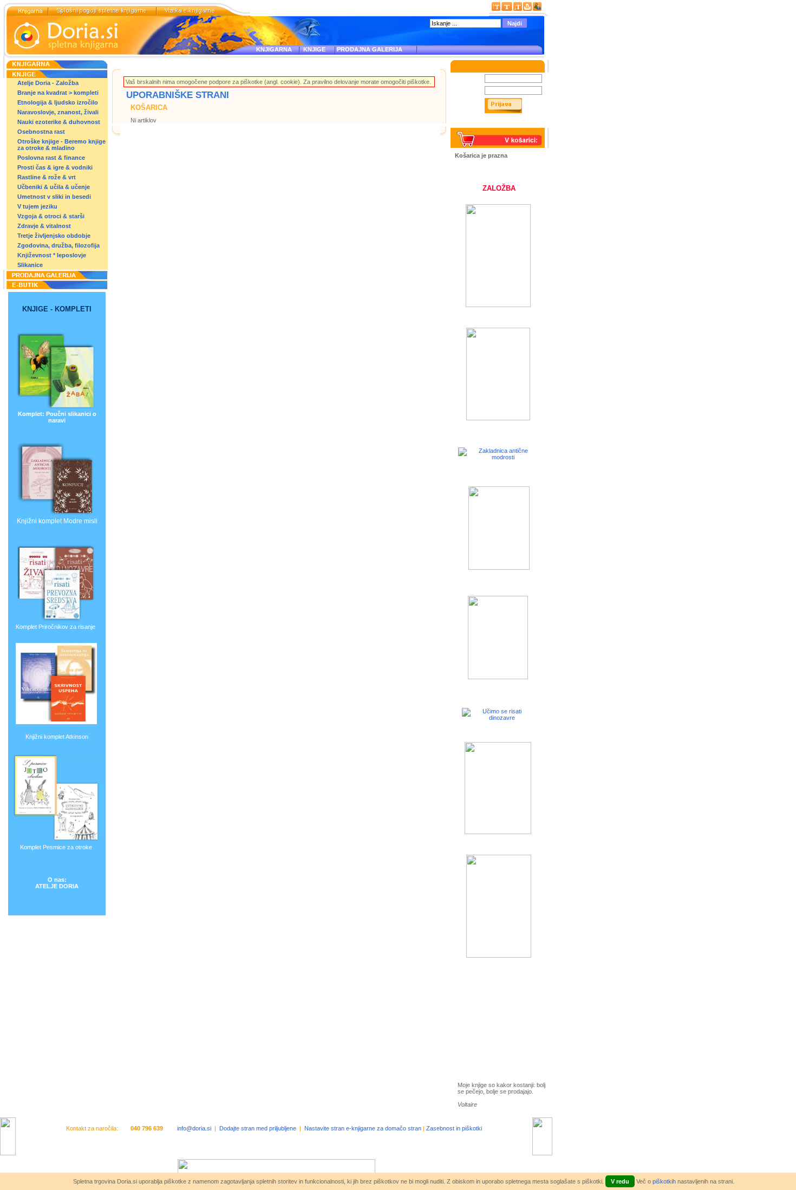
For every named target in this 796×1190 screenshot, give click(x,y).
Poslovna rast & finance (51, 157)
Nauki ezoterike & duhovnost (58, 122)
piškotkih (664, 1181)
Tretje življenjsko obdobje (53, 235)
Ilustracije (482, 1039)
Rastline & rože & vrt (46, 177)
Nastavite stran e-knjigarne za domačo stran (362, 1128)
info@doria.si (194, 1128)
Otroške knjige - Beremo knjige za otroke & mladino (61, 144)
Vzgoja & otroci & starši (50, 216)
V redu (620, 1181)
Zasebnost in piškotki (454, 1128)
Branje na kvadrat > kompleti (58, 92)
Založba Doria (488, 993)
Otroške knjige (489, 1007)
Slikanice (30, 265)
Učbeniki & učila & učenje (53, 187)
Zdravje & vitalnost (44, 226)
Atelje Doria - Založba (48, 83)
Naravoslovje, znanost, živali (58, 112)
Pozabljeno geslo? (480, 124)
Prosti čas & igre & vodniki (55, 167)
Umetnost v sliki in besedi (54, 196)
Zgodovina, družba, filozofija (58, 245)
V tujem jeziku (37, 206)
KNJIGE (312, 49)
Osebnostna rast (41, 131)
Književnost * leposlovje (51, 255)
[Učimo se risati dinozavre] (497, 717)
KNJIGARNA (274, 49)
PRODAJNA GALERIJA (369, 49)
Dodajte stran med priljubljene (257, 1128)
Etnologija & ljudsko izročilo (57, 102)
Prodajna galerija (493, 1026)
